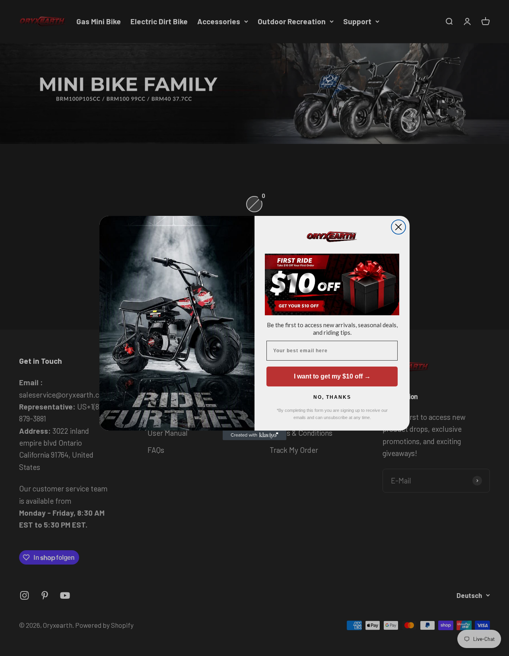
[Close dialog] (398, 227)
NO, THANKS (332, 397)
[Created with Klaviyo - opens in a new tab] (254, 435)
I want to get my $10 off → (332, 376)
